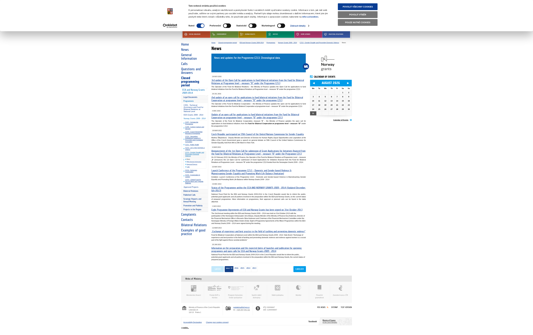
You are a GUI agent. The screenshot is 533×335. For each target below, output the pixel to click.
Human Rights (250, 34)
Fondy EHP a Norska (215, 296)
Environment (222, 34)
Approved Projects (192, 164)
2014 (247, 268)
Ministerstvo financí (193, 295)
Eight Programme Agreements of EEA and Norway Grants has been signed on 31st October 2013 (256, 210)
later (218, 269)
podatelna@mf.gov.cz (241, 307)
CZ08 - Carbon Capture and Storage (194, 128)
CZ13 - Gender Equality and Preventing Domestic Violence (194, 154)
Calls (184, 64)
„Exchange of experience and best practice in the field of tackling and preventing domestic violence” (258, 231)
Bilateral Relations (336, 34)
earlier (300, 269)
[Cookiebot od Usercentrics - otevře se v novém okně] (170, 26)
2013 (253, 268)
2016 (236, 268)
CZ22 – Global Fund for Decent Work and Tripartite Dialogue (194, 181)
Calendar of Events (340, 120)
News (185, 49)
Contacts (187, 219)
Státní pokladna (277, 295)
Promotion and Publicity (193, 206)
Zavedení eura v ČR (340, 295)
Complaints (188, 214)
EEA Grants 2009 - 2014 (193, 115)
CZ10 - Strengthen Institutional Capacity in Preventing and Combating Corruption (194, 139)
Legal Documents (190, 97)
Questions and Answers (191, 70)
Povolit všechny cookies (358, 7)
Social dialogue (195, 34)
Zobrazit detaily (298, 26)
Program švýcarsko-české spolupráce (235, 296)
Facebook (313, 321)
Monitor (298, 295)
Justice (275, 34)
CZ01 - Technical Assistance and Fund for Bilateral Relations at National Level (193, 108)
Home (185, 44)
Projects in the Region (192, 210)
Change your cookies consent (217, 322)
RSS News (321, 307)
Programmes (188, 101)
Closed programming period (190, 81)
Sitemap (334, 307)
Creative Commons (185, 328)
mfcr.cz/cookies (310, 17)
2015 (241, 268)
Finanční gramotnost (319, 296)
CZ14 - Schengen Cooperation (191, 171)
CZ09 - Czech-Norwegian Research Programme (194, 132)
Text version (346, 307)
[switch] (227, 25)
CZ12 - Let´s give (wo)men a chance (195, 148)
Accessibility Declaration (192, 322)
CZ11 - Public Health (192, 144)
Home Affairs (305, 34)
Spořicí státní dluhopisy (256, 296)
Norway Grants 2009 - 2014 (195, 118)
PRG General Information (194, 161)
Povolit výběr (357, 14)
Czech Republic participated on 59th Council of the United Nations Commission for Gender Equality (257, 134)
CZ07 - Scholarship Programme (191, 123)
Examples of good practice (193, 232)
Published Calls (189, 195)
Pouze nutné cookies (357, 22)
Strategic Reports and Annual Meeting (192, 200)
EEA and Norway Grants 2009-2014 (193, 91)
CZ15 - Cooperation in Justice (192, 176)
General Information (189, 56)
